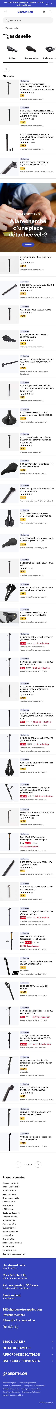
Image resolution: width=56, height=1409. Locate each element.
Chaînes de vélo (10, 1217)
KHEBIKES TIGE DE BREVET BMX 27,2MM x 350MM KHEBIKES (34, 163)
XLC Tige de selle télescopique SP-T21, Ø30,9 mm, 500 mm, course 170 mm (37, 715)
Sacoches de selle (11, 1187)
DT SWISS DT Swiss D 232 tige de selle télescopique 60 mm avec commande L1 (35, 790)
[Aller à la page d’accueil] (25, 12)
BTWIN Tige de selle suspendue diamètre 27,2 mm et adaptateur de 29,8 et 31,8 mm (37, 137)
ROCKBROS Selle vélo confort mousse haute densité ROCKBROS (36, 413)
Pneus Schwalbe (10, 1231)
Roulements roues (11, 1213)
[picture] (9, 89)
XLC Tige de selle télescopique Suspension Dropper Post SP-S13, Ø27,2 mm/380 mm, (35, 1038)
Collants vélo (9, 1202)
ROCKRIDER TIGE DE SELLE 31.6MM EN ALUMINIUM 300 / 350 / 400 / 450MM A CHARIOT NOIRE (37, 113)
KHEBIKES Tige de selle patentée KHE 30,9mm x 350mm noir (37, 286)
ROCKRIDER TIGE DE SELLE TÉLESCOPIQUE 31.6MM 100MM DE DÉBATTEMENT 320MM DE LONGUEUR (37, 86)
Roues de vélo (9, 1190)
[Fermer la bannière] (51, 4)
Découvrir (28, 244)
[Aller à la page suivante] (38, 1164)
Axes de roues (9, 1194)
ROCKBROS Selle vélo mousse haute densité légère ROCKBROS (37, 539)
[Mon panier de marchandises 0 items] (50, 12)
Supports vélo (9, 1220)
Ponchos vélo (9, 1246)
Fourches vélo (9, 1224)
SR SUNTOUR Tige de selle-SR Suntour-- (34, 987)
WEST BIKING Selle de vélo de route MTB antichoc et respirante (36, 588)
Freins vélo (8, 1235)
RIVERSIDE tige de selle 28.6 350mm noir (37, 564)
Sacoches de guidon (12, 1243)
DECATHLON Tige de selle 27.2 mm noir (36, 258)
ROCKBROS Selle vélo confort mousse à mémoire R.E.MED (34, 613)
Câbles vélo (8, 1209)
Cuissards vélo (9, 1228)
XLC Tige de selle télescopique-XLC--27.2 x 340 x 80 (37, 663)
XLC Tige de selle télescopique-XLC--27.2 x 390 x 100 (37, 1012)
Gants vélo (8, 1205)
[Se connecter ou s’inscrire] (44, 12)
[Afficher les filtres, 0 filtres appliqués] (6, 69)
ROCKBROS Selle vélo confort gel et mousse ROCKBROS (37, 465)
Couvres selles (31, 58)
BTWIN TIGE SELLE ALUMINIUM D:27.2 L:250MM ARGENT (37, 888)
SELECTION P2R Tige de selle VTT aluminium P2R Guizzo (35, 1113)
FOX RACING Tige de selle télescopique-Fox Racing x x (33, 838)
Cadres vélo (8, 1239)
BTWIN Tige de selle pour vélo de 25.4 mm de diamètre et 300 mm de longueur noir (37, 388)
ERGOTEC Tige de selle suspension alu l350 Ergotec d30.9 (36, 962)
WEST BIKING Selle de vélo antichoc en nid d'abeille (37, 764)
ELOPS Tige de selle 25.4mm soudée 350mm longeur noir (37, 813)
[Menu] (6, 12)
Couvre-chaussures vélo (14, 1254)
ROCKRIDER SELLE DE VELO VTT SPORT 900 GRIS (34, 335)
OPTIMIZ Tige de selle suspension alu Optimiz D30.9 (36, 1138)
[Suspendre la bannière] (47, 4)
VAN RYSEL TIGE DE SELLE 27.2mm (35, 310)
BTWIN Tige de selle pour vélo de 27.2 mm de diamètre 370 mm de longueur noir (35, 439)
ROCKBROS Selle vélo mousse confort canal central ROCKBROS (35, 514)
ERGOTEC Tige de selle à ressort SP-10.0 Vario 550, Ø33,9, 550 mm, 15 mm (37, 361)
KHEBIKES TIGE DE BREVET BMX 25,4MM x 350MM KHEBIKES (34, 1088)
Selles (12, 58)
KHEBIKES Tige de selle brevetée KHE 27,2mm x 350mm (37, 489)
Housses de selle (10, 1183)
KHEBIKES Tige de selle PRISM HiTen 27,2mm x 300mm (36, 863)
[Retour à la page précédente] (18, 1164)
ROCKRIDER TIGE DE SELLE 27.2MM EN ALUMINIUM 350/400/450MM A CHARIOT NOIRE (37, 689)
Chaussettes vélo (11, 1198)
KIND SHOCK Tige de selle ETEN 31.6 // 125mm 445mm (36, 638)
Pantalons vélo (9, 1250)
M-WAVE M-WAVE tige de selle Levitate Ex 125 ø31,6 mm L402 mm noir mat (36, 1062)
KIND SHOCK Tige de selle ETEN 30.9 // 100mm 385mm (37, 912)
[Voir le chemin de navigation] (4, 28)
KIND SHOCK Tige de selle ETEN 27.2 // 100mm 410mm (37, 739)
